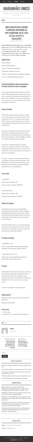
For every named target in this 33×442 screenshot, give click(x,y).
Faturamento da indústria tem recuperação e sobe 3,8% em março (16, 369)
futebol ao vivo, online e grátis (14, 425)
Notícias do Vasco (11, 428)
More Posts (13, 331)
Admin (21, 41)
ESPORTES (10, 1)
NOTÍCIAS (16, 1)
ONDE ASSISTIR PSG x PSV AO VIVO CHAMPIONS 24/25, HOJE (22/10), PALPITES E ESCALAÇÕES (23, 343)
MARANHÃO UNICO (16, 8)
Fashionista (13, 440)
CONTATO (22, 1)
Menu (3, 20)
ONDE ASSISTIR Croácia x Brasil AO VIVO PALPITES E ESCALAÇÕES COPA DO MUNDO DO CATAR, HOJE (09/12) (16, 398)
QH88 (3, 387)
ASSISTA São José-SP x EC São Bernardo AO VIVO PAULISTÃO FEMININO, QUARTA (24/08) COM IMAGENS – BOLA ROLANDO (16, 409)
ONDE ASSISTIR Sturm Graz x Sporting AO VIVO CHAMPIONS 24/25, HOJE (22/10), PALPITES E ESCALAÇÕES (10, 344)
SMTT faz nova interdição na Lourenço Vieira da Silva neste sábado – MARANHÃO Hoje (16, 393)
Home (4, 1)
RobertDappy (5, 392)
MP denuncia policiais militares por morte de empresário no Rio (16, 376)
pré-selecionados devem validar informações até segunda (14, 378)
